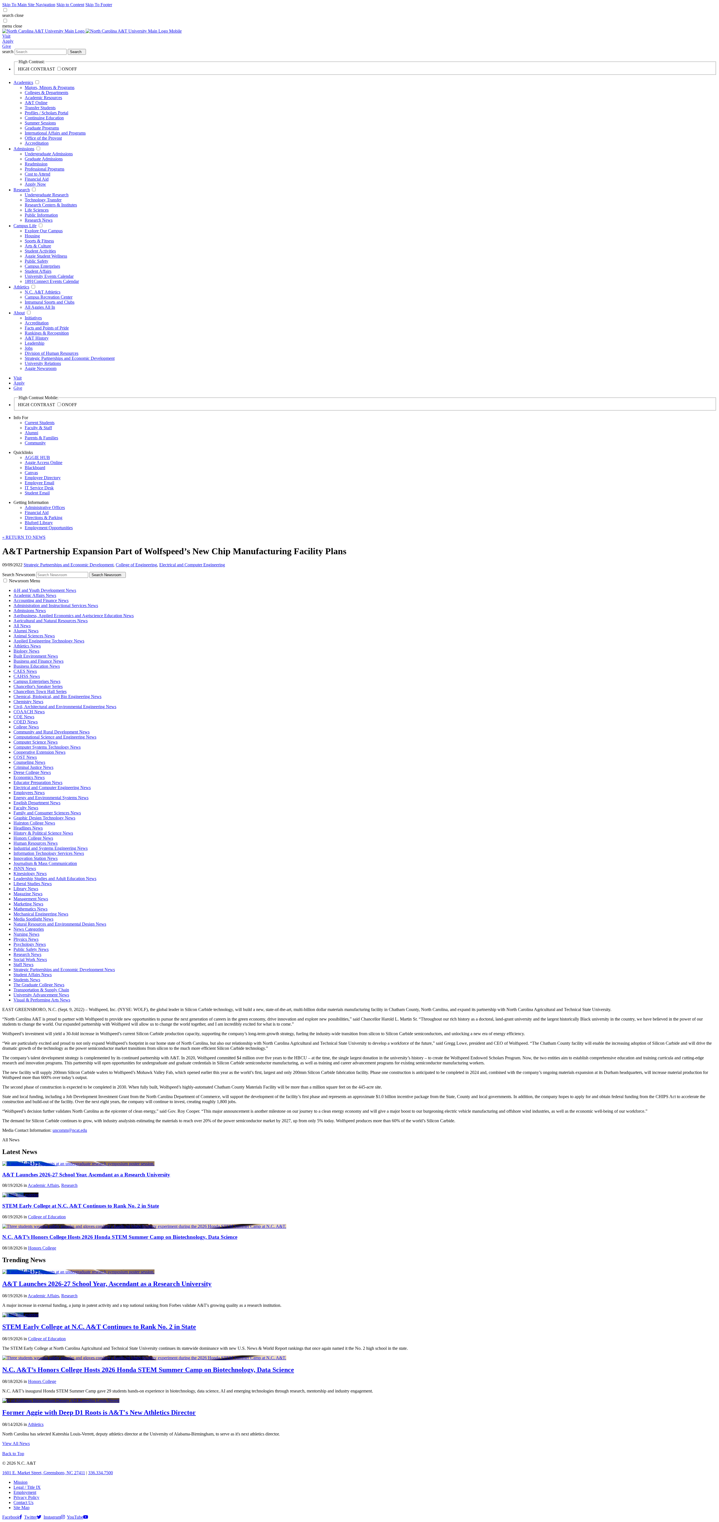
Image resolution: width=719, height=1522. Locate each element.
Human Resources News (35, 843)
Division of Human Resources (51, 353)
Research (21, 189)
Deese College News (32, 772)
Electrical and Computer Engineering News (52, 787)
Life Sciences (37, 210)
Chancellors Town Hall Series (40, 691)
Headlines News (28, 828)
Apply (7, 41)
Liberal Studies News (32, 883)
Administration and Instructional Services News (55, 605)
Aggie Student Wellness (46, 256)
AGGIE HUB (37, 457)
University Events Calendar (49, 276)
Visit (6, 36)
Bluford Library (39, 522)
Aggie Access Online (43, 462)
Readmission (36, 164)
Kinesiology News (30, 873)
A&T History (37, 338)
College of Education (47, 1216)
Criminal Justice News (33, 767)
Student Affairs (38, 271)
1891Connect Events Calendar (52, 281)
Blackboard (35, 467)
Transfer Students (40, 107)
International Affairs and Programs (55, 133)
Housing (32, 235)
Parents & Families (41, 437)
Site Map (21, 1507)
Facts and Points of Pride (47, 328)
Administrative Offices (45, 507)
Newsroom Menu (24, 580)
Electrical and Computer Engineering (192, 564)
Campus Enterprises (42, 266)
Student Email (37, 492)
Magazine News (27, 893)
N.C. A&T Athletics (42, 292)
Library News (25, 888)
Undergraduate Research (47, 194)
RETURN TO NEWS (23, 537)
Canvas (31, 472)
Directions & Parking (43, 517)
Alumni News (25, 630)
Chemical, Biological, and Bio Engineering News (57, 696)
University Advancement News (41, 994)
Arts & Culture (38, 246)
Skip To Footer (98, 4)
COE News (23, 716)
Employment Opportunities (49, 527)
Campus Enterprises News (36, 681)
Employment (24, 1492)
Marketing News (28, 903)
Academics (23, 82)
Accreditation (37, 143)
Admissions (23, 148)
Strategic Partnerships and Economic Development (70, 358)
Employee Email (39, 482)
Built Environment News (35, 656)
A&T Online (36, 102)
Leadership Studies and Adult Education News (54, 878)
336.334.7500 (100, 1472)
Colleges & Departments (46, 92)
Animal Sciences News (34, 635)
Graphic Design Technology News (44, 817)
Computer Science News (35, 742)
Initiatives (33, 317)
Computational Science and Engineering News (54, 737)
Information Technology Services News (48, 853)
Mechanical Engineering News (40, 914)
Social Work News (30, 959)
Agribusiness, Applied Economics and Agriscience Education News (73, 615)
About (19, 312)
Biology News (26, 651)
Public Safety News (31, 949)
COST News (25, 757)
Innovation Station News (35, 858)
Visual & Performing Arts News (41, 1000)
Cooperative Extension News (39, 752)
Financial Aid (37, 179)
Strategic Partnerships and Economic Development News (64, 969)
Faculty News (25, 807)
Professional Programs (44, 169)
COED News (25, 721)
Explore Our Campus (44, 230)
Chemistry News (28, 701)
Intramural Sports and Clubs (49, 302)
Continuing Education (44, 117)
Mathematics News (30, 909)
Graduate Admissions (44, 158)
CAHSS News (26, 676)
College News (26, 726)
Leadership (34, 343)
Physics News (25, 939)
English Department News (36, 802)
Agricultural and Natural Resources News (50, 620)
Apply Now (35, 184)
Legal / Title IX (27, 1487)
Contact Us (23, 1502)
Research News (39, 220)
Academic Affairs (43, 1185)
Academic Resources (43, 97)
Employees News (29, 792)
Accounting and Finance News (41, 600)
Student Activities (40, 251)
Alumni (31, 432)
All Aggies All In (40, 307)
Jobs (29, 348)
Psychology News (29, 944)
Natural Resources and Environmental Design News (59, 924)
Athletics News (27, 646)
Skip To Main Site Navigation (28, 4)
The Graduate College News (38, 984)
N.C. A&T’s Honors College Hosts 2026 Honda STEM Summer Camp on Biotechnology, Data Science (119, 1237)
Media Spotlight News (33, 919)
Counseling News (29, 762)
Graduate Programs (42, 128)
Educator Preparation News (37, 782)
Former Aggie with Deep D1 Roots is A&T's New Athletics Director (99, 1412)
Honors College (42, 1248)
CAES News (25, 671)
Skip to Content (70, 4)
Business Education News (36, 666)
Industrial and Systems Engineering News (50, 848)
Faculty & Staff (38, 427)
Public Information (41, 215)
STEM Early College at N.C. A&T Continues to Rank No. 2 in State (80, 1206)
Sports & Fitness (39, 240)
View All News (16, 1443)
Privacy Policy (26, 1497)
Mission (20, 1482)
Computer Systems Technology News (47, 747)
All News (22, 625)
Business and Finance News (38, 661)
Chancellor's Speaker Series (38, 686)
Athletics (21, 287)
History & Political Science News (43, 833)
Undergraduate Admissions (49, 153)
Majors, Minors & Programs (49, 87)
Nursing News (26, 934)
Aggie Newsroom (40, 368)
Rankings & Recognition (47, 333)
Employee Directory (43, 477)
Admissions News (29, 610)
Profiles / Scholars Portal (46, 112)
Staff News (23, 964)
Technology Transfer (43, 199)
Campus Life (25, 225)
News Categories (28, 929)
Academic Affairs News (34, 595)
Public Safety (36, 261)
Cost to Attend (37, 174)
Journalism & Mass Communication (45, 863)
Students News (26, 979)
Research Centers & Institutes (51, 205)
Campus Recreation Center (48, 297)
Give (6, 46)
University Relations (43, 363)
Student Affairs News (32, 974)
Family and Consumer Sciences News (47, 812)
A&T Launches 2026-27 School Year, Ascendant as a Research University (86, 1175)
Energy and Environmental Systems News (50, 797)
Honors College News (33, 838)
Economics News (29, 777)
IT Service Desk (39, 487)
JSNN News (24, 868)
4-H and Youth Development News (44, 590)
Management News (30, 898)
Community (35, 442)
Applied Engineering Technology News (48, 641)
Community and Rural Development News (51, 732)
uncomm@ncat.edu (70, 1130)
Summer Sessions (40, 123)
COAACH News (29, 711)
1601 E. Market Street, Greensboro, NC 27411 (43, 1472)
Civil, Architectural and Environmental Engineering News (64, 706)
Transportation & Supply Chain (41, 989)
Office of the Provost (43, 138)
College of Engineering (136, 564)
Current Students (39, 422)
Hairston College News (34, 823)
